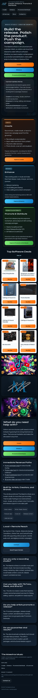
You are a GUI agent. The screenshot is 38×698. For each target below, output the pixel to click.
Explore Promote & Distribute (19, 243)
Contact (16, 545)
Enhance (12, 10)
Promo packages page (12, 466)
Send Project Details (16, 550)
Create (5, 10)
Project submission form (13, 475)
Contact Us (22, 14)
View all (19, 255)
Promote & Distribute (24, 10)
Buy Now (10, 279)
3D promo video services (13, 479)
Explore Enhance (19, 201)
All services (29, 665)
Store (14, 14)
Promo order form (10, 470)
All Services (6, 14)
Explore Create (19, 159)
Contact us (6, 680)
